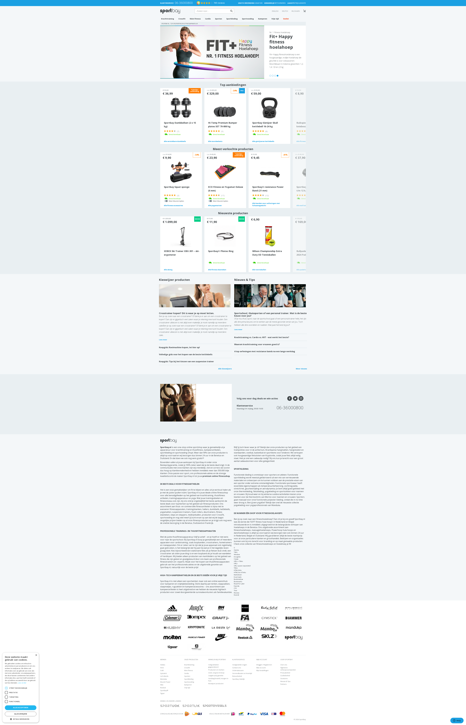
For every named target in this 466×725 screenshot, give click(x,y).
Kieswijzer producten (174, 280)
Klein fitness (195, 19)
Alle (175, 141)
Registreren (268, 665)
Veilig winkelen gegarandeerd (213, 666)
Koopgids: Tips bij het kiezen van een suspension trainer (186, 361)
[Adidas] (172, 608)
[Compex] (197, 617)
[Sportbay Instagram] (301, 398)
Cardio (208, 19)
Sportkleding (232, 19)
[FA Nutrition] (245, 618)
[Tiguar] (172, 647)
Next (299, 116)
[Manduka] (294, 627)
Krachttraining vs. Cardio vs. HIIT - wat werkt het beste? (261, 337)
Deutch (285, 11)
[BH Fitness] (221, 608)
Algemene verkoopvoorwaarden (288, 669)
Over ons (283, 665)
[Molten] (172, 637)
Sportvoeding (248, 19)
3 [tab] (275, 76)
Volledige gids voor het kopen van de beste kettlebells (185, 354)
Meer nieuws (301, 369)
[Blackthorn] (245, 608)
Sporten (218, 19)
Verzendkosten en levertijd (242, 673)
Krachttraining (167, 19)
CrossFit (181, 19)
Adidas (162, 665)
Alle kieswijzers (225, 369)
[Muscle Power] (196, 637)
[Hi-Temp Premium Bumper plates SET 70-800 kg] (225, 110)
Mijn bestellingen (262, 670)
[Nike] (221, 637)
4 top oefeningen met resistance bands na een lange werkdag (264, 351)
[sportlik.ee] (191, 706)
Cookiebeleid (285, 675)
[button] (20, 719)
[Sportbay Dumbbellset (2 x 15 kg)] (181, 108)
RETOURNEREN (275, 3)
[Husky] (172, 627)
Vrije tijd (275, 19)
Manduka (163, 679)
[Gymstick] (269, 618)
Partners (283, 684)
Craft (162, 670)
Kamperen (262, 19)
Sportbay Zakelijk (238, 679)
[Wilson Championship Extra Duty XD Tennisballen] (269, 236)
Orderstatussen (238, 670)
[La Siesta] (221, 627)
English (275, 11)
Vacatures (284, 678)
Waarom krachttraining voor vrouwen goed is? (257, 344)
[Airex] (196, 608)
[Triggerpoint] (196, 647)
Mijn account (261, 668)
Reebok (163, 688)
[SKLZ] (269, 636)
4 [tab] (277, 76)
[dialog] (20, 688)
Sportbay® (164, 690)
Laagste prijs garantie (215, 675)
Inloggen (296, 11)
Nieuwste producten (233, 213)
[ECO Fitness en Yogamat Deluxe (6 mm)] (225, 172)
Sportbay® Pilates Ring (220, 251)
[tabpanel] (233, 52)
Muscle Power (165, 682)
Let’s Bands (164, 676)
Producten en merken (216, 670)
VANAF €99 (250, 3)
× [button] (36, 655)
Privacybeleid (285, 673)
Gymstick (163, 673)
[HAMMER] (294, 618)
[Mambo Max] (245, 627)
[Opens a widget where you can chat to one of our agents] (457, 721)
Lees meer (163, 340)
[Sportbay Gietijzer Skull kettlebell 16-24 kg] (269, 108)
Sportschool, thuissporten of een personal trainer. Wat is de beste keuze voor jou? (270, 314)
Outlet (286, 19)
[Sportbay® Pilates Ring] (225, 236)
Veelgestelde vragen (239, 665)
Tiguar (162, 693)
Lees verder (22, 683)
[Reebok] (245, 637)
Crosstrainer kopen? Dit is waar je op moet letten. (186, 313)
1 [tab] (270, 76)
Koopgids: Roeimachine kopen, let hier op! (179, 347)
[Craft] (221, 618)
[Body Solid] (269, 608)
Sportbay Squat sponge (176, 186)
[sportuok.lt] (170, 706)
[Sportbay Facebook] (289, 398)
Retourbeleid (237, 676)
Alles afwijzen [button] (20, 714)
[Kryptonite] (197, 627)
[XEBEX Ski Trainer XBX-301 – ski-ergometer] (181, 236)
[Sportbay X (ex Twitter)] (295, 398)
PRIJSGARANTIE (296, 3)
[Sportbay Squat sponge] (181, 172)
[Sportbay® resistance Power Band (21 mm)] (269, 174)
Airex (162, 668)
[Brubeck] (294, 608)
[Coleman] (172, 618)
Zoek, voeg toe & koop (216, 673)
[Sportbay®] (294, 637)
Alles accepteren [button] (20, 708)
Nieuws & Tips (244, 280)
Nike (161, 685)
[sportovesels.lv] (215, 706)
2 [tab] (273, 76)
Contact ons (236, 668)
